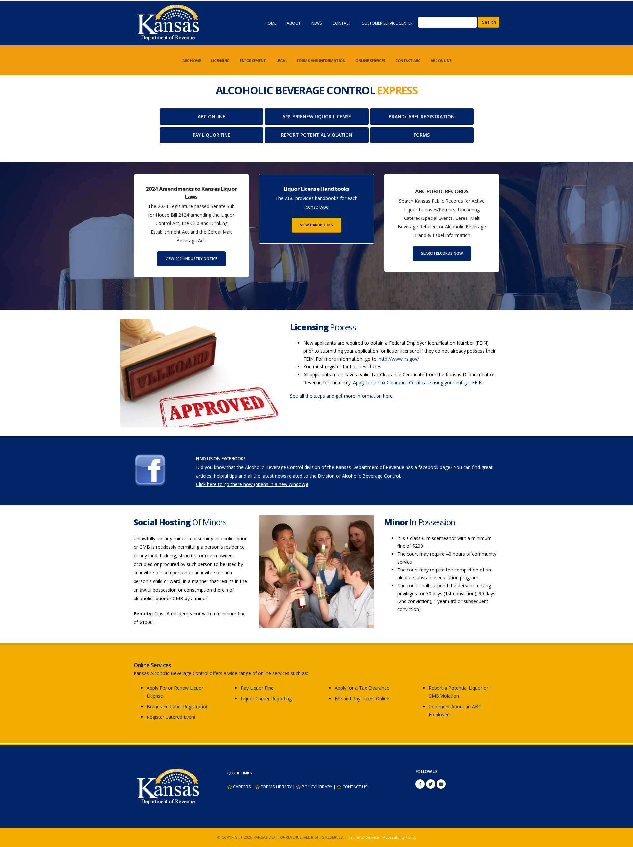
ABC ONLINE (441, 60)
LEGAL (281, 60)
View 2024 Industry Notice (191, 258)
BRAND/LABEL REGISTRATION (422, 116)
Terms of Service (363, 837)
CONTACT (341, 23)
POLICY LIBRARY (317, 787)
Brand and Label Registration (178, 706)
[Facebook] (420, 784)
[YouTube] (441, 784)
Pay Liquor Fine (257, 688)
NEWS (316, 23)
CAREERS (242, 787)
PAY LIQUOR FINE (211, 135)
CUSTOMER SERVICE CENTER (387, 23)
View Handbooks (316, 224)
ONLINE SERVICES (370, 60)
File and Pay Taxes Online (362, 698)
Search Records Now (442, 253)
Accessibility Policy (399, 837)
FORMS (422, 135)
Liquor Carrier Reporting (266, 698)
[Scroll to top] (621, 839)
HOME (270, 23)
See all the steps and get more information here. (342, 396)
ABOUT (294, 23)
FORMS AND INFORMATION (321, 60)
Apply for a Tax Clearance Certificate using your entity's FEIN (417, 382)
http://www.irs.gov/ (399, 359)
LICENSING (220, 60)
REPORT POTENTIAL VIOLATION (316, 135)
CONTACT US (355, 787)
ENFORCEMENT (253, 60)
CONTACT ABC (407, 60)
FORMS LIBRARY (276, 787)
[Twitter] (430, 784)
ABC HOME (191, 60)
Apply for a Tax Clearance (362, 688)
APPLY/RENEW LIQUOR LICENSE (316, 116)
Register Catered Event (171, 717)
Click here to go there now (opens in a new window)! (252, 484)
